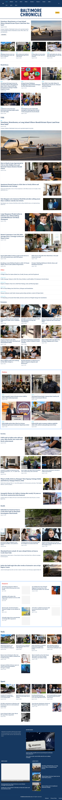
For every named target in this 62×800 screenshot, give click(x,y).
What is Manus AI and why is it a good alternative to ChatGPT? (40, 749)
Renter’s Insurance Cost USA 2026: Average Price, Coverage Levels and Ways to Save (12, 236)
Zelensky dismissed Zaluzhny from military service (12, 780)
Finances (38, 1)
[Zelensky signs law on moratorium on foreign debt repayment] (26, 621)
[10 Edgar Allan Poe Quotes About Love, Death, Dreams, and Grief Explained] (39, 50)
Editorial (47, 798)
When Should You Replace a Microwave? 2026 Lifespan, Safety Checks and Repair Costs (54, 646)
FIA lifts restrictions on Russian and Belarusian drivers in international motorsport (10, 705)
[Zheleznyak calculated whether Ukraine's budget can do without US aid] (26, 611)
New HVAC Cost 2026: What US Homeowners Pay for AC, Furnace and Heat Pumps (51, 85)
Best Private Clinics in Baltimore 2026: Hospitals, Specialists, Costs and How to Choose (9, 543)
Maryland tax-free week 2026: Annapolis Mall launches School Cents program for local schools (30, 110)
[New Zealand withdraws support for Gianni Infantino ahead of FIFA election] (54, 692)
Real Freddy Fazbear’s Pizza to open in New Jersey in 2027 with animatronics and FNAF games (15, 256)
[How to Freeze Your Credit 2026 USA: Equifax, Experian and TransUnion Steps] (51, 314)
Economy (31, 1)
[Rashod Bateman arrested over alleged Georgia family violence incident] (23, 692)
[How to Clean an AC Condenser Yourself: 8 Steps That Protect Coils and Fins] (23, 50)
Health (49, 1)
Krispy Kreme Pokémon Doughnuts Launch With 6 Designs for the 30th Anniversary (31, 85)
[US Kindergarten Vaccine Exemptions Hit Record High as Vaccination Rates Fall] (31, 537)
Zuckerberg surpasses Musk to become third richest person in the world (11, 588)
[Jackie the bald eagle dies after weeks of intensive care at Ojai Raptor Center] (52, 571)
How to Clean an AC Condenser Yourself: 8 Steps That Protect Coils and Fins (22, 55)
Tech (6, 5)
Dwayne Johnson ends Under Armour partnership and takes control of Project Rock (22, 293)
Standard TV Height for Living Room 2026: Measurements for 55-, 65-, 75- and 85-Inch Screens (10, 471)
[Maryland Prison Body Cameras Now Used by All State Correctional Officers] (46, 387)
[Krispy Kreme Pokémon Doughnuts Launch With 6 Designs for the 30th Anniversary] (31, 78)
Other (16, 5)
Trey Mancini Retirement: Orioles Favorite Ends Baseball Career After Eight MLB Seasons (39, 696)
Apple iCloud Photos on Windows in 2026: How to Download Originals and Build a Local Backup (39, 647)
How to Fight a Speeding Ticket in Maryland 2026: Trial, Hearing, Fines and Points (30, 471)
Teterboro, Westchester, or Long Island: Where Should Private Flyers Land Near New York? (15, 23)
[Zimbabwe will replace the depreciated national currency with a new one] (26, 600)
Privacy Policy (54, 798)
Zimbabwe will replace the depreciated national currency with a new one (11, 598)
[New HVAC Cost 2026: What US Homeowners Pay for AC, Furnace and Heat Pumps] (51, 78)
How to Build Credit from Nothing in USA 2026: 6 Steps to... (10, 361)
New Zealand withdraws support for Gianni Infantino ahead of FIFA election (54, 696)
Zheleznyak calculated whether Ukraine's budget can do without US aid (11, 609)
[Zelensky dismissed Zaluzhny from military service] (15, 773)
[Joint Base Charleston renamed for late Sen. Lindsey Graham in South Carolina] (31, 335)
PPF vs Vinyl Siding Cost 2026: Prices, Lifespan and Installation (17, 288)
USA (16, 1)
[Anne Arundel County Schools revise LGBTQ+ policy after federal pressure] (16, 387)
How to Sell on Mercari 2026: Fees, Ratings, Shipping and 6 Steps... (51, 340)
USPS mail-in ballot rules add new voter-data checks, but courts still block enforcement (54, 55)
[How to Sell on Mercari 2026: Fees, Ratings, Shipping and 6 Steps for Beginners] (51, 334)
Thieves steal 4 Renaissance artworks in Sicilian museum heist (51, 471)
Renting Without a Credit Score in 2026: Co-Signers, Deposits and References (30, 362)
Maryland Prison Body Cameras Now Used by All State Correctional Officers (45, 397)
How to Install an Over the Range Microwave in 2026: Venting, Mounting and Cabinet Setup (40, 656)
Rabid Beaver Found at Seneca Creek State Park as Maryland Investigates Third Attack (10, 511)
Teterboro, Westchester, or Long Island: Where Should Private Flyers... (50, 767)
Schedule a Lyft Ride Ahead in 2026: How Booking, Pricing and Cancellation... (30, 320)
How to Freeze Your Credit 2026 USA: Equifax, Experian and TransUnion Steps (51, 320)
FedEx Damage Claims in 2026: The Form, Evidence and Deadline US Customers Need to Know (25, 279)
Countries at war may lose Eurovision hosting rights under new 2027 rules (10, 110)
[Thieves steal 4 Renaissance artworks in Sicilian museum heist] (51, 465)
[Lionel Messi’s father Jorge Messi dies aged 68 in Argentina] (25, 717)
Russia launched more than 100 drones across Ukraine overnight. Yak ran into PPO (13, 785)
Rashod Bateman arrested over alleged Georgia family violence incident (23, 696)
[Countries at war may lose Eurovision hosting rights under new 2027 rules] (10, 103)
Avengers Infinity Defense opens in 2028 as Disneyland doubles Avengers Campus (10, 666)
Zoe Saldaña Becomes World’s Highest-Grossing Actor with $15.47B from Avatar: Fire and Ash (40, 588)
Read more (4, 34)
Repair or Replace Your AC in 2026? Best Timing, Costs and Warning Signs (19, 283)
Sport (11, 5)
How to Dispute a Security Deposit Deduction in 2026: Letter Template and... (10, 320)
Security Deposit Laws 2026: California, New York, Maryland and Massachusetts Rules (10, 341)
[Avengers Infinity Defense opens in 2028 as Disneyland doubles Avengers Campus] (25, 668)
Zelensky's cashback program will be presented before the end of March (41, 609)
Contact (57, 12)
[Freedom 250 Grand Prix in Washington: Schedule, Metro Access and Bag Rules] (8, 692)
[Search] (58, 3)
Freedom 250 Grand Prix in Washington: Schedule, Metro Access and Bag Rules (7, 696)
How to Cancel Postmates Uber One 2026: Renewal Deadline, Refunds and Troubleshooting (10, 656)
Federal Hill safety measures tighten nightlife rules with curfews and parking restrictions (44, 424)
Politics (26, 1)
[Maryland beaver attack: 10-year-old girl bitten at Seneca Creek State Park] (52, 556)
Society (44, 1)
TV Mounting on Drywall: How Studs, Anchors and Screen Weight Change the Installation (24, 297)
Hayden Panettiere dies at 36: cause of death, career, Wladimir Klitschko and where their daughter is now (51, 543)
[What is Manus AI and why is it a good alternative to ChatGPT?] (40, 741)
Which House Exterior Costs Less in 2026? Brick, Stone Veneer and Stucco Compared (7, 55)
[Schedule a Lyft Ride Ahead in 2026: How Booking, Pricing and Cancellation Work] (31, 314)
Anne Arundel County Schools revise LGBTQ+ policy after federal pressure (14, 397)
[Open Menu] (3, 3)
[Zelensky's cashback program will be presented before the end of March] (56, 611)
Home (7, 1)
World (21, 1)
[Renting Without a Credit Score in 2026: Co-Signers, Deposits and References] (31, 356)
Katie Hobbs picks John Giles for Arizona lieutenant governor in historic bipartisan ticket (15, 424)
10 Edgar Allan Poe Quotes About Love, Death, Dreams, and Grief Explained (38, 55)
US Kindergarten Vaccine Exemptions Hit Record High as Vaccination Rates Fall (30, 543)
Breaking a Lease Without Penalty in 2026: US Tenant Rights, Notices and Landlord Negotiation (15, 263)
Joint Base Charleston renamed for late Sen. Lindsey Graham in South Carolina (30, 341)
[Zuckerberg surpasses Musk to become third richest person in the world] (26, 590)
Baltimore (11, 1)
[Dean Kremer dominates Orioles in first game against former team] (57, 707)
